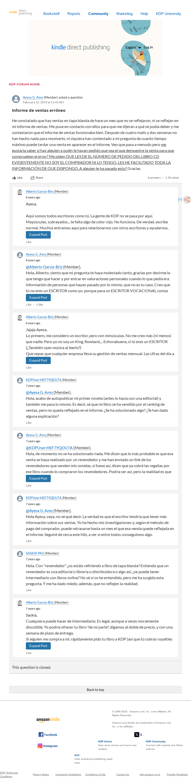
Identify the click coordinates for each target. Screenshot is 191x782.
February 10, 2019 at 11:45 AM (43, 102)
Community (98, 13)
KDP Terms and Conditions (9, 774)
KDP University (168, 13)
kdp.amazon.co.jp (150, 774)
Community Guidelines (68, 774)
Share (39, 177)
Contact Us (122, 774)
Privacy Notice (41, 774)
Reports (73, 13)
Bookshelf (51, 13)
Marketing (124, 13)
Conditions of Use (95, 774)
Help (144, 13)
